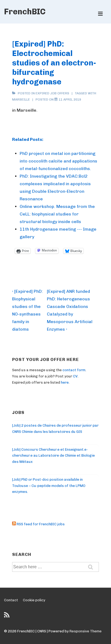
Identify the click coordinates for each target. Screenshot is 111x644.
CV (75, 376)
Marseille (21, 99)
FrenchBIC (25, 11)
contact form (74, 370)
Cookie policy (34, 600)
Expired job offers (52, 93)
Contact (11, 600)
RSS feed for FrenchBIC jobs (40, 524)
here (65, 382)
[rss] (7, 617)
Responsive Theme (86, 631)
